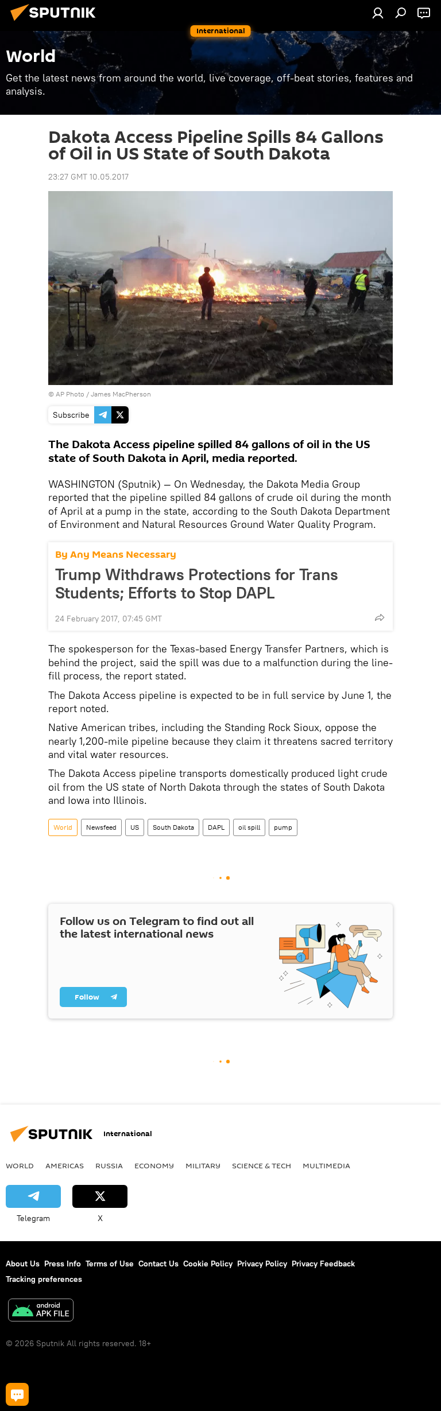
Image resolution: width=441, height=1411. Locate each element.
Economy (154, 1165)
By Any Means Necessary (115, 554)
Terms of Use (110, 1263)
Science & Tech (261, 1165)
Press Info (62, 1263)
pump (283, 827)
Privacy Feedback (323, 1263)
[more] (379, 617)
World (62, 827)
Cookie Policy (208, 1263)
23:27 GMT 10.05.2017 (88, 177)
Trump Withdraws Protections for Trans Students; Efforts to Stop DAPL (196, 583)
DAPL (216, 827)
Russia (109, 1165)
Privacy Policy (262, 1263)
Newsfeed (101, 827)
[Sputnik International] (56, 22)
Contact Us (158, 1263)
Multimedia (326, 1165)
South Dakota (173, 827)
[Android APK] (41, 1311)
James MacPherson (121, 394)
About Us (23, 1263)
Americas (64, 1165)
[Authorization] (377, 12)
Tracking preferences (44, 1279)
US (134, 827)
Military (202, 1165)
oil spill (249, 827)
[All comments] (17, 1394)
